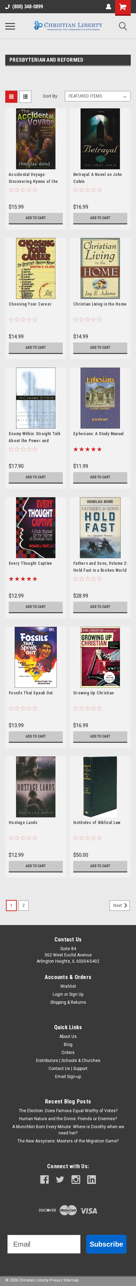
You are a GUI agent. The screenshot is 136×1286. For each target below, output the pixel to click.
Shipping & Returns (68, 1002)
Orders (68, 1052)
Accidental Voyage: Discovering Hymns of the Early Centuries (33, 181)
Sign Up (76, 994)
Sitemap (71, 1280)
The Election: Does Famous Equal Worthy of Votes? (68, 1110)
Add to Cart (36, 218)
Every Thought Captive (30, 563)
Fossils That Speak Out (31, 693)
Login (58, 994)
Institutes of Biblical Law (97, 822)
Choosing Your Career (30, 304)
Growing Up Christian (93, 693)
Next (118, 905)
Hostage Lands (23, 822)
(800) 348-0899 (27, 6)
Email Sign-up (68, 1076)
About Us (68, 1036)
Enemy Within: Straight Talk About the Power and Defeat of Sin (34, 440)
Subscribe (106, 1244)
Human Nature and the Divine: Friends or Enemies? (68, 1118)
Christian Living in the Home (100, 304)
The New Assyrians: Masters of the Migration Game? (68, 1141)
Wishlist (68, 986)
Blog (68, 1044)
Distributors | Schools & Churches (68, 1060)
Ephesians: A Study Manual (98, 433)
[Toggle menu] (10, 26)
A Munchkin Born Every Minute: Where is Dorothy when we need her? (68, 1129)
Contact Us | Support (68, 1068)
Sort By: (50, 96)
